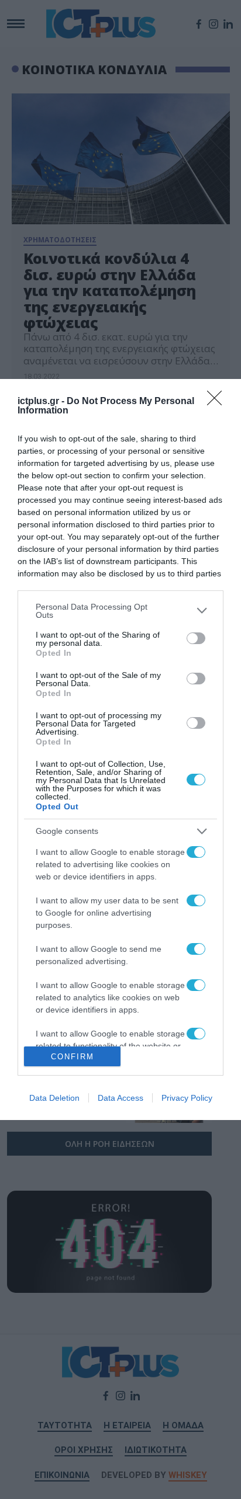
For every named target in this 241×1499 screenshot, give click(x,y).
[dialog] (120, 749)
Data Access (120, 1097)
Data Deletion (54, 1097)
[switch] (196, 638)
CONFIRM (72, 1056)
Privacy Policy (186, 1097)
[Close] (218, 402)
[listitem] (120, 611)
